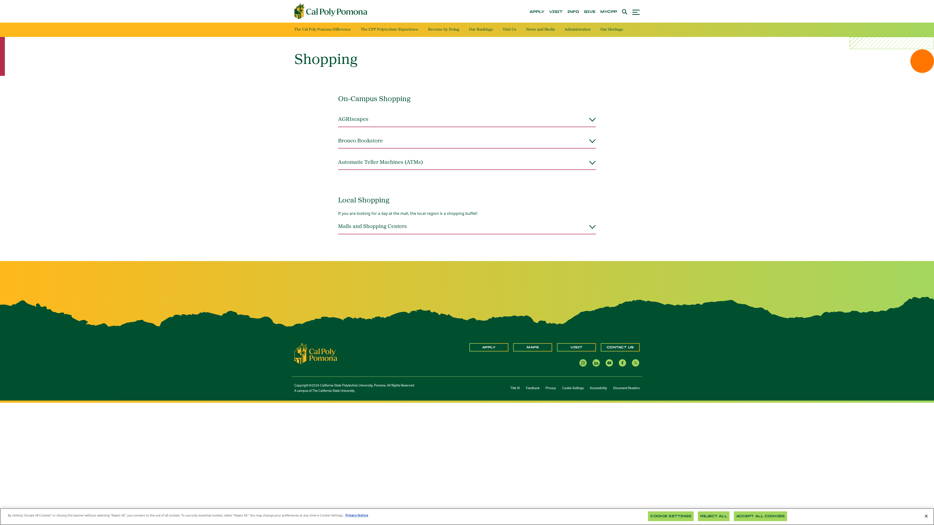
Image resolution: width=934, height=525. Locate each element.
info (573, 12)
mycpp (608, 12)
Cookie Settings (573, 388)
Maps (533, 347)
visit (556, 12)
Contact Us (620, 347)
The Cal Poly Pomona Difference (322, 30)
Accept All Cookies (760, 516)
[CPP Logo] (315, 353)
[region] (467, 516)
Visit (576, 347)
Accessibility (598, 388)
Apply (489, 347)
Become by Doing (443, 30)
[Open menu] (636, 11)
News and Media (540, 30)
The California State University (333, 390)
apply (537, 12)
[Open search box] (625, 11)
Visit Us (509, 30)
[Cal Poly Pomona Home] (330, 11)
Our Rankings (481, 30)
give (589, 12)
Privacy (551, 388)
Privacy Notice (356, 515)
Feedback (532, 388)
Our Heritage (611, 30)
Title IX (515, 388)
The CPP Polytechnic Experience (389, 30)
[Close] (926, 516)
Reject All (713, 516)
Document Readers (626, 388)
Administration (578, 30)
